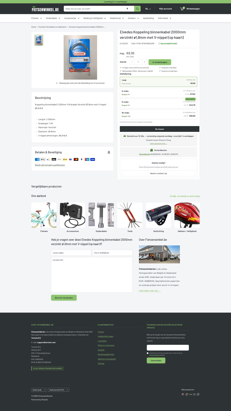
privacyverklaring (154, 355)
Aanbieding (148, 18)
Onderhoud (115, 18)
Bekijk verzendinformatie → (158, 143)
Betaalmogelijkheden (106, 354)
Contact (101, 332)
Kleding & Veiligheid (93, 18)
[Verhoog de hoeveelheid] (144, 61)
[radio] (158, 82)
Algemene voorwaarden (107, 359)
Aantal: (123, 61)
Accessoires (70, 18)
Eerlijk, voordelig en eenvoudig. (185, 196)
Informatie (163, 18)
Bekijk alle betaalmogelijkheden (50, 165)
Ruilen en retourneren (106, 345)
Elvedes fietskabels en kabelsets (53, 27)
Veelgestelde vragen (105, 336)
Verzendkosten (144, 154)
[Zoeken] (137, 9)
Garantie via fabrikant (169, 71)
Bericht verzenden (64, 297)
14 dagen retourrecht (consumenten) (135, 68)
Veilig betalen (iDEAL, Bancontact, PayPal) (137, 71)
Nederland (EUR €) (57, 390)
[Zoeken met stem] (127, 9)
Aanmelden (156, 360)
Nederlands (37, 390)
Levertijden (102, 341)
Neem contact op (158, 173)
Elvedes (124, 43)
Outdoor (132, 18)
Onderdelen (52, 18)
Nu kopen (159, 129)
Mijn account (165, 8)
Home (33, 27)
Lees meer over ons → (150, 290)
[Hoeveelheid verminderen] (131, 61)
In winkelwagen (159, 62)
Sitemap (101, 363)
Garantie (101, 350)
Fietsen (35, 18)
